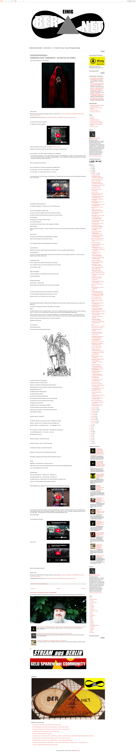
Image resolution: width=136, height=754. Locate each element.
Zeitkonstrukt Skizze (95, 354)
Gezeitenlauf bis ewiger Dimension (95, 253)
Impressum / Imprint (94, 126)
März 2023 (94, 419)
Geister (91, 603)
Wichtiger (93, 290)
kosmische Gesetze (94, 610)
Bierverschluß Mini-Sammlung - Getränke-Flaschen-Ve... (97, 337)
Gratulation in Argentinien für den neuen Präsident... (97, 282)
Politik (91, 619)
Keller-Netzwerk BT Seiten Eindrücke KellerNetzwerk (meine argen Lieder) (46, 724)
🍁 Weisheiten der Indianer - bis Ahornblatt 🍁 (97, 202)
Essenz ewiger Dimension (96, 231)
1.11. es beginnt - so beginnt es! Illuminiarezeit (97, 403)
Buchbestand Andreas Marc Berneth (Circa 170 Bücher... (97, 226)
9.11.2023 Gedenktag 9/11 (96, 346)
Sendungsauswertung (94, 625)
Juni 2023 (94, 414)
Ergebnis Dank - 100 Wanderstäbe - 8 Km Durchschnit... (98, 186)
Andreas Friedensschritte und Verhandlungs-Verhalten (97, 309)
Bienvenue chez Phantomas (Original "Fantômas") (42, 733)
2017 (92, 433)
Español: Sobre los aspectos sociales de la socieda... (96, 277)
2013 (92, 439)
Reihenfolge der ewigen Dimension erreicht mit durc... (97, 177)
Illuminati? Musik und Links (96, 297)
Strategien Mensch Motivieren (97, 179)
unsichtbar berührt (94, 334)
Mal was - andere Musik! (96, 180)
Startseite (58, 588)
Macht (91, 612)
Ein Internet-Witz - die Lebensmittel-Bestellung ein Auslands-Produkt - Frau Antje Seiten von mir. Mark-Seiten (97, 80)
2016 (92, 434)
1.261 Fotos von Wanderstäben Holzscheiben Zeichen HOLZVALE (45, 744)
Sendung (92, 623)
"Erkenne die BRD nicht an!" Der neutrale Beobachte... (97, 389)
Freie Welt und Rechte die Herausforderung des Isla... (97, 367)
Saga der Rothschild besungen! (97, 238)
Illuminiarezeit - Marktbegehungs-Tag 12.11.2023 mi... (97, 322)
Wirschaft (92, 632)
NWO (91, 618)
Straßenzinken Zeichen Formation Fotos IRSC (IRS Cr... (97, 258)
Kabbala (92, 609)
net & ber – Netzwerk (94, 110)
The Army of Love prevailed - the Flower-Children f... (97, 245)
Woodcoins (93, 285)
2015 (92, 436)
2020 (92, 428)
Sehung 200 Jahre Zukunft (95, 111)
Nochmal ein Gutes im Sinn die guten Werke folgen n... (97, 236)
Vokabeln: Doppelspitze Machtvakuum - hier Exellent (97, 210)
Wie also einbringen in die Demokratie (96, 190)
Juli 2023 (93, 412)
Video (91, 631)
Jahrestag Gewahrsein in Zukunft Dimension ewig (97, 221)
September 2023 (95, 409)
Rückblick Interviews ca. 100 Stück (98, 326)
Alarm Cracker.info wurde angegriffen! (96, 229)
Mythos (91, 616)
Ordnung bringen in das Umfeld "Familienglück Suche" (97, 197)
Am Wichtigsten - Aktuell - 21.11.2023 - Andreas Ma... (97, 265)
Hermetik (92, 605)
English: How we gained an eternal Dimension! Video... (97, 333)
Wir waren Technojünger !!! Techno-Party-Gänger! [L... (96, 255)
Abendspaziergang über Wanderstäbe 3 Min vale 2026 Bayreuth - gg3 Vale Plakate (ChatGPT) (50, 727)
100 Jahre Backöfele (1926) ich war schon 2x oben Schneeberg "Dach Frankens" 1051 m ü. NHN (97, 84)
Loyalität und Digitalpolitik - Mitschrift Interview (96, 340)
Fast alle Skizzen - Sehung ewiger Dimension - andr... (97, 216)
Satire (92, 324)
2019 (92, 429)
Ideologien (92, 606)
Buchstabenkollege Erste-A (96, 298)
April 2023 (94, 417)
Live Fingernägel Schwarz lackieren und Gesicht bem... (97, 375)
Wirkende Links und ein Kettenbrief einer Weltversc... (97, 270)
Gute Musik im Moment (95, 187)
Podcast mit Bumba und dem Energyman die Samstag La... (97, 292)
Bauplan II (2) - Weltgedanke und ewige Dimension (97, 360)
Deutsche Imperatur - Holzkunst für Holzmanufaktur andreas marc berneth (100, 500)
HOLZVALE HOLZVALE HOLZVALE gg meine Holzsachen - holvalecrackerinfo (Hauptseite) (54, 633)
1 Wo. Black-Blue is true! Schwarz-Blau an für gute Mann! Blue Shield (97, 99)
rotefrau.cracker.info (57, 146)
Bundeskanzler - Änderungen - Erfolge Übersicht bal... (97, 344)
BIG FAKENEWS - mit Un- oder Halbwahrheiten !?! (97, 369)
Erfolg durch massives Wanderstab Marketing (96, 320)
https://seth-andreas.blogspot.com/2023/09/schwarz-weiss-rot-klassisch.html (60, 117)
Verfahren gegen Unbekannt (96, 284)
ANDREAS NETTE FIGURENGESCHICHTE (96, 233)
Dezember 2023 (95, 173)
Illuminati (92, 607)
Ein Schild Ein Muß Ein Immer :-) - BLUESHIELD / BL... (97, 303)
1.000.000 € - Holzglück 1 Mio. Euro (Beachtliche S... (97, 398)
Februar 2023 (94, 421)
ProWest (92, 621)
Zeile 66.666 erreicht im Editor (97, 327)
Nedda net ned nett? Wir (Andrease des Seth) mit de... (97, 183)
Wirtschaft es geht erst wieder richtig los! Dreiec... (97, 405)
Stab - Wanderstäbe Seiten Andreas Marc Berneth (96, 218)
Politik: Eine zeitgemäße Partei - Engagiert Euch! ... (97, 262)
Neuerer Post (32, 588)
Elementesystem (93, 602)
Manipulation (92, 615)
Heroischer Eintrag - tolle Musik (97, 341)
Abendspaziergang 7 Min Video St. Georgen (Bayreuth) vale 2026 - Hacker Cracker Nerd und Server (51, 738)
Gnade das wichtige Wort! (96, 347)
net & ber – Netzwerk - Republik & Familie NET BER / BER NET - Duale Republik (100, 475)
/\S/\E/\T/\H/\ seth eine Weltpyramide (100, 556)
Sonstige (92, 628)
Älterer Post (83, 588)
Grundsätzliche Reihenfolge (96, 383)
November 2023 (95, 174)
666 (91, 597)
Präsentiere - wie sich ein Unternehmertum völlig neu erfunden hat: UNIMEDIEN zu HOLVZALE (97, 94)
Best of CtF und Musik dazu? (96, 400)
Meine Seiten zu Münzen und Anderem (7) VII (97, 372)
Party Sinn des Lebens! (95, 382)
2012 (92, 441)
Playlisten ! (92, 118)
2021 (92, 426)
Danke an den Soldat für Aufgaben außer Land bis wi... (98, 314)
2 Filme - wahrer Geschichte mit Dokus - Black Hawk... (97, 268)
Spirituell (92, 629)
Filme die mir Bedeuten (95, 242)
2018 (92, 431)
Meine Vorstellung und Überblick (96, 122)
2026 (92, 166)
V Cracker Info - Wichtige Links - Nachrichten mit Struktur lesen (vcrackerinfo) (51, 640)
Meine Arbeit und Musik (94, 119)
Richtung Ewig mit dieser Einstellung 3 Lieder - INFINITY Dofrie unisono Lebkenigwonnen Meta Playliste (52, 740)
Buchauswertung (93, 599)
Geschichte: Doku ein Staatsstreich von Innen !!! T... (97, 350)
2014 (92, 438)
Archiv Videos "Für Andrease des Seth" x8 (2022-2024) (43, 592)
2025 (92, 168)
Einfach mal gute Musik (95, 364)
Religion (92, 622)
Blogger (78, 750)
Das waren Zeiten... (95, 192)
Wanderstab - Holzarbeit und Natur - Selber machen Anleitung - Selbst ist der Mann (100, 523)
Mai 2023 (93, 416)
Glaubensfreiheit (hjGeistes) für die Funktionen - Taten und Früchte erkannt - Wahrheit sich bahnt (50, 729)
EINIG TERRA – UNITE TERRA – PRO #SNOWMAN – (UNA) (97, 295)
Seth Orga (92, 626)
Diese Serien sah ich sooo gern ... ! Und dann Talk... (97, 224)
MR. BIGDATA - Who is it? (96, 390)
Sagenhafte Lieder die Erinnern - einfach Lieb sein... (97, 306)
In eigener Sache (94, 279)
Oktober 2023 (94, 407)
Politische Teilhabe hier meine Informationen (97, 357)
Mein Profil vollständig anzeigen (95, 592)
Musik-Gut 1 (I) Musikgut (96, 260)
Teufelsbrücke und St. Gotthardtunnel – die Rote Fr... (97, 247)
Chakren (92, 600)
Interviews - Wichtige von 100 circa (98, 272)
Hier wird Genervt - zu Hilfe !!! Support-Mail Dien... (97, 380)
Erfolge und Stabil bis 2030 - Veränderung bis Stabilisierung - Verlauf (100, 534)
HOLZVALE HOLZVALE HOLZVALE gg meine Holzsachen (97, 106)
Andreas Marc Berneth (95, 138)
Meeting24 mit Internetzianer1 (96, 121)
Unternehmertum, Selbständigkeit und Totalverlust (97, 353)
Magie (91, 613)
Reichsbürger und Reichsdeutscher (95, 377)
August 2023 (94, 411)
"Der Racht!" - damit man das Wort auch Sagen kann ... (97, 386)
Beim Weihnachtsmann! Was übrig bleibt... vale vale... (98, 312)
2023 (92, 171)
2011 (92, 443)
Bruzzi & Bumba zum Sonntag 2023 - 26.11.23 (97, 213)
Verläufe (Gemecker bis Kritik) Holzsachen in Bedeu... (97, 194)
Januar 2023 (94, 422)
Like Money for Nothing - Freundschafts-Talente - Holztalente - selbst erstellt (100, 511)
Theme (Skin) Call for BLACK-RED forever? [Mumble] (98, 205)
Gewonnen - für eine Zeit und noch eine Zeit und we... (98, 396)
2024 (92, 170)
